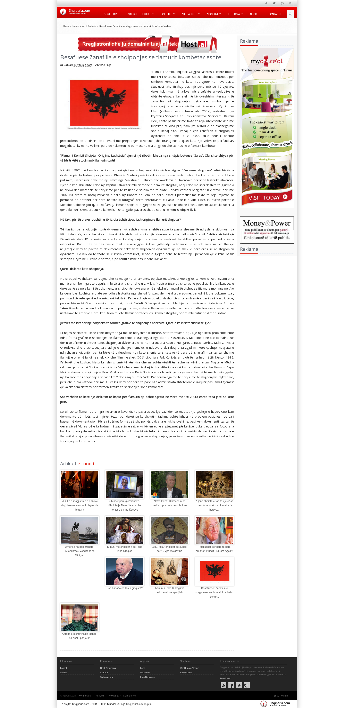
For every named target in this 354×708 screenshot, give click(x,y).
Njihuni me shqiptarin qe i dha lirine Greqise (124, 549)
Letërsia (234, 14)
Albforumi (104, 672)
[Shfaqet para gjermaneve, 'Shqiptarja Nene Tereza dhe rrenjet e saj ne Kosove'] (124, 484)
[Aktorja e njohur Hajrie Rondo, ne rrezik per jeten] (79, 617)
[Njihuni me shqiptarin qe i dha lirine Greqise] (124, 530)
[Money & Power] (265, 229)
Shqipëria (110, 14)
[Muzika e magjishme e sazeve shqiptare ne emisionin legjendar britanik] (79, 484)
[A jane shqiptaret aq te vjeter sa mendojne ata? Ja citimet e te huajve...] (214, 484)
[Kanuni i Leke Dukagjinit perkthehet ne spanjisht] (169, 571)
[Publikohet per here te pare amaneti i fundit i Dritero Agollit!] (214, 530)
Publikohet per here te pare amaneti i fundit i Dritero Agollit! (214, 549)
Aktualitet (189, 14)
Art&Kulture (89, 26)
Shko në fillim (280, 695)
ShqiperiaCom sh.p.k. (139, 704)
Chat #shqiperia (108, 668)
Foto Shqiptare (147, 677)
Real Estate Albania (189, 668)
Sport (254, 14)
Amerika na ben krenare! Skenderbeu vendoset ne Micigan (79, 551)
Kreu (66, 26)
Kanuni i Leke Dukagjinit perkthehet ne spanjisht (169, 590)
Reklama (114, 695)
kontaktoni (225, 678)
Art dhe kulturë (138, 14)
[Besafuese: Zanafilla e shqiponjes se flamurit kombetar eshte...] (214, 571)
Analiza (63, 672)
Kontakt (99, 695)
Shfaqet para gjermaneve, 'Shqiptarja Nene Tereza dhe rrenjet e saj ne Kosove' (124, 505)
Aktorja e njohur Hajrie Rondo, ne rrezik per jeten (79, 636)
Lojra (142, 668)
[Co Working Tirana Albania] (265, 127)
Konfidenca (129, 695)
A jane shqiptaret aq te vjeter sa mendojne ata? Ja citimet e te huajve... (214, 505)
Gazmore (145, 672)
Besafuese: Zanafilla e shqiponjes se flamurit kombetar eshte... (214, 592)
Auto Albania (186, 672)
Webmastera (106, 677)
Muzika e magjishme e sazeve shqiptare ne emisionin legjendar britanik (80, 505)
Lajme (75, 26)
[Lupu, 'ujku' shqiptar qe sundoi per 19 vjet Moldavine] (169, 530)
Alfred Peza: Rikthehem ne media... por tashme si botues (169, 503)
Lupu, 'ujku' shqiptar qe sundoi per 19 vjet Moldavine (169, 549)
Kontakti (274, 14)
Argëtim (212, 14)
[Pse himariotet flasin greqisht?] (124, 571)
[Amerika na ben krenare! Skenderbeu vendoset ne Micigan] (79, 530)
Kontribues (85, 695)
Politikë (166, 14)
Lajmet (63, 668)
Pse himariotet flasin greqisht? (125, 588)
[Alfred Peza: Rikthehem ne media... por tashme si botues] (169, 484)
